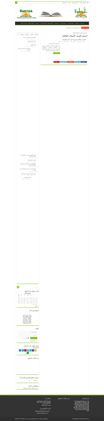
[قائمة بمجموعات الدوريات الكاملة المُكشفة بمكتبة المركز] (27, 366)
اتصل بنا (69, 2)
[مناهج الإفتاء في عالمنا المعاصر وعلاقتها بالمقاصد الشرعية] (37, 164)
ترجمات (37, 23)
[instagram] (27, 3)
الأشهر (31, 34)
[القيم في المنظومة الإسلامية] (34, 362)
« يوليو (36, 306)
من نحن (82, 23)
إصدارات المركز (24, 23)
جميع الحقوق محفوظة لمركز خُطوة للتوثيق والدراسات (37, 418)
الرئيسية (86, 23)
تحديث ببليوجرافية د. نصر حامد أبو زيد (74, 27)
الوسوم (22, 34)
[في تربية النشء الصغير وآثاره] (21, 366)
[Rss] (34, 3)
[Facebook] (32, 3)
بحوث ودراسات (63, 23)
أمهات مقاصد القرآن (32, 41)
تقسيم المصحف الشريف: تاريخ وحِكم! (28, 173)
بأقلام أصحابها (50, 23)
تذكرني (26, 338)
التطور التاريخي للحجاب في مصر (29, 37)
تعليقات (27, 34)
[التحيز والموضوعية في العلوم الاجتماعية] (34, 371)
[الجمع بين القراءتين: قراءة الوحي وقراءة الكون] (62, 401)
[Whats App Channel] (24, 3)
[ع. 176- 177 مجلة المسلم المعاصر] (65, 401)
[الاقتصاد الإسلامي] (34, 230)
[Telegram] (25, 3)
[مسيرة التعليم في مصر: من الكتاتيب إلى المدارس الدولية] (37, 155)
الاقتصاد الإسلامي (27, 177)
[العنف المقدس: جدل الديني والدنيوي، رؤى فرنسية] (37, 169)
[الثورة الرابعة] (69, 401)
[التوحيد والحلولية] (27, 371)
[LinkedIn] (30, 3)
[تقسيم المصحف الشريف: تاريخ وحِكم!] (37, 174)
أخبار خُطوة (65, 2)
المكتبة (77, 23)
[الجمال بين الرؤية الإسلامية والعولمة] (67, 401)
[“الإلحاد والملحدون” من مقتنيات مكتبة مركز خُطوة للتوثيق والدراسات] (58, 401)
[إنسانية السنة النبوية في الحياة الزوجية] (34, 101)
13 (24, 299)
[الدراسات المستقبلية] (37, 160)
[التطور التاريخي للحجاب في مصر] (37, 37)
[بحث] (16, 3)
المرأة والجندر (33, 44)
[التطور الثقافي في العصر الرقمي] (21, 371)
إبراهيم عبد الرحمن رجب (81, 41)
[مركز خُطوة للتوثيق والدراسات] (81, 12)
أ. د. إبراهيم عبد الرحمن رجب (54, 43)
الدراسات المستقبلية (32, 160)
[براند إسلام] (60, 401)
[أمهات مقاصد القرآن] (37, 41)
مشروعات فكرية (43, 23)
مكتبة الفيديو (71, 23)
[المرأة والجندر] (37, 45)
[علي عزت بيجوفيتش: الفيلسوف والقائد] (27, 362)
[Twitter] (31, 3)
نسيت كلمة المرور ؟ (33, 340)
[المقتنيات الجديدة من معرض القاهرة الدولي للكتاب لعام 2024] (34, 366)
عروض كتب (56, 23)
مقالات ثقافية (66, 41)
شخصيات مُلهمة (31, 23)
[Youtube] (28, 3)
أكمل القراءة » (56, 53)
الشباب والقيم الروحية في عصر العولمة (74, 39)
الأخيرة (36, 34)
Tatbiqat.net (23, 418)
